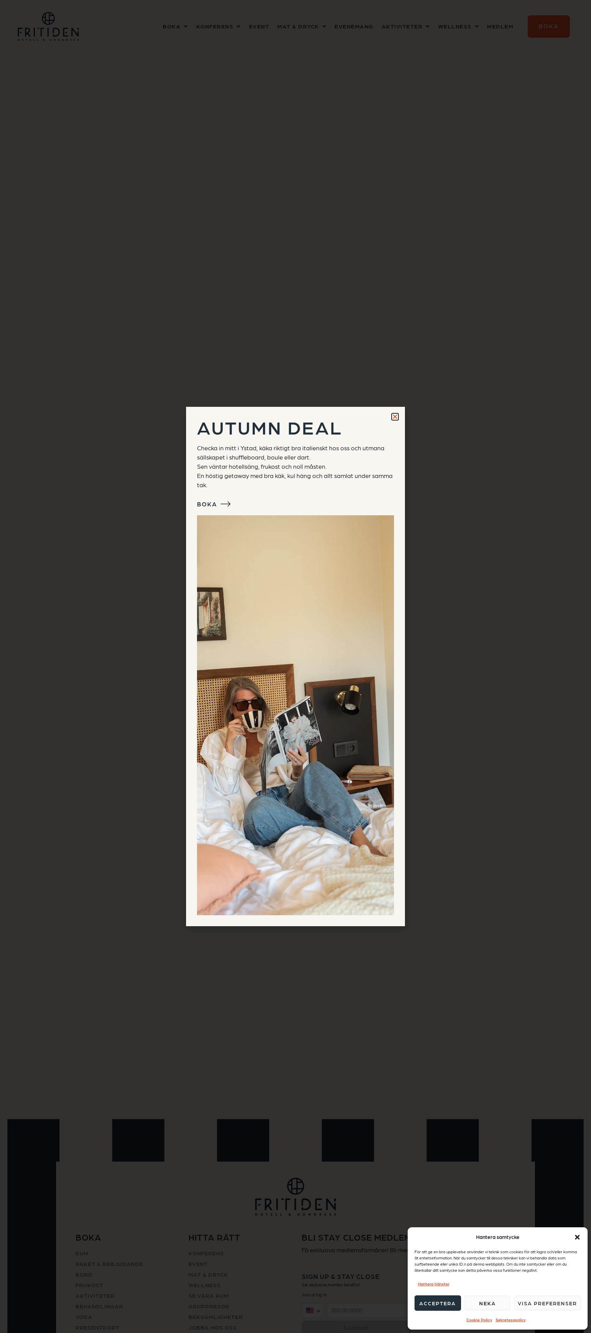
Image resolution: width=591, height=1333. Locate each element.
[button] (577, 1237)
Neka (487, 1303)
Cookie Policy (479, 1319)
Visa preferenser (547, 1303)
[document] (295, 666)
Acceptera (437, 1303)
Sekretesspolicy (511, 1319)
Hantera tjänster (433, 1283)
